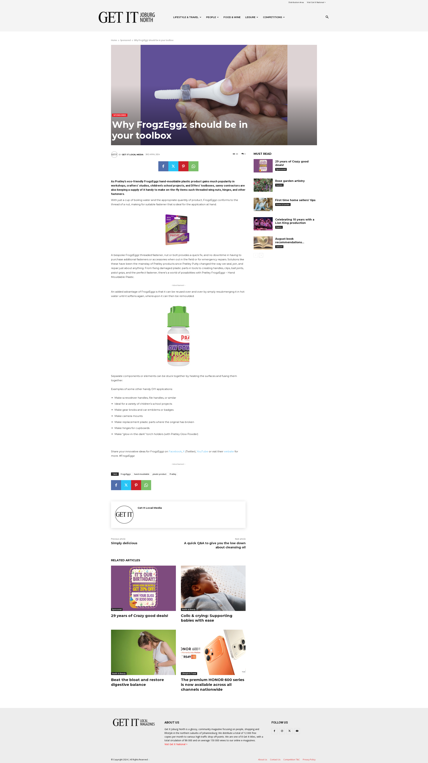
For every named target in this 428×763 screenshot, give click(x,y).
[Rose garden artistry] (263, 185)
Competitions (272, 17)
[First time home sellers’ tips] (263, 204)
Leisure (250, 17)
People (211, 17)
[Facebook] (163, 166)
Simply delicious (124, 543)
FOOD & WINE (232, 17)
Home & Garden (283, 204)
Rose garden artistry (290, 181)
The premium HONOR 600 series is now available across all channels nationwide (212, 685)
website (229, 451)
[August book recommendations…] (263, 243)
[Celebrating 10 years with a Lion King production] (263, 224)
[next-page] (261, 255)
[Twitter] (173, 166)
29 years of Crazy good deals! (139, 615)
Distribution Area (296, 2)
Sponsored (125, 40)
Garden (279, 185)
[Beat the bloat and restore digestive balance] (143, 652)
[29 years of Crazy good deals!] (143, 588)
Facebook (175, 451)
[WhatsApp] (193, 166)
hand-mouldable (141, 474)
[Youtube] (297, 731)
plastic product (159, 474)
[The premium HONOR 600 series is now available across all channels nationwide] (213, 652)
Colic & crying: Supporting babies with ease (206, 618)
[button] (327, 17)
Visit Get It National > (316, 2)
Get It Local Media (132, 154)
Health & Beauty (188, 609)
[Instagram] (282, 731)
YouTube (202, 451)
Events (279, 227)
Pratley (173, 474)
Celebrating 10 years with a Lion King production (294, 221)
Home (114, 40)
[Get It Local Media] (115, 154)
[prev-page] (256, 255)
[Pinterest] (183, 166)
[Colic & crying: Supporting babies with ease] (213, 588)
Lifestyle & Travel (186, 17)
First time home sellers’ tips (295, 200)
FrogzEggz (126, 474)
